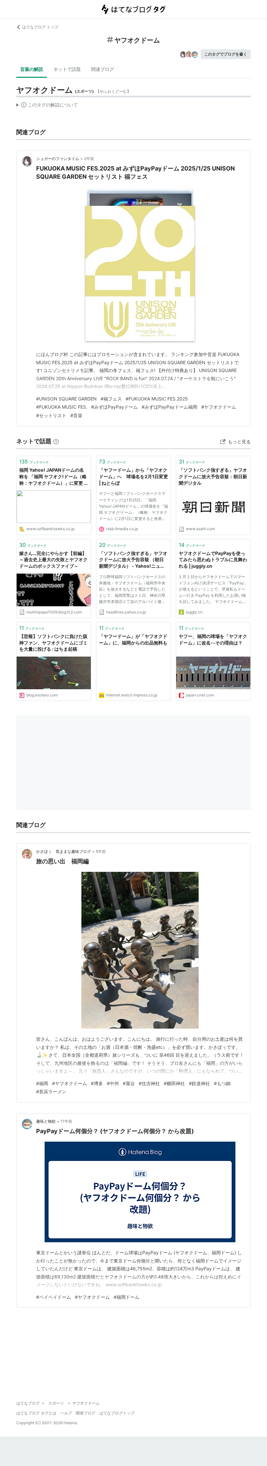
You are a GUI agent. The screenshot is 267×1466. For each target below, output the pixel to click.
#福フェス (111, 398)
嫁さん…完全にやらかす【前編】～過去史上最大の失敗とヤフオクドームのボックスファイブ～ (53, 559)
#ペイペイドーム (53, 1297)
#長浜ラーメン (51, 1091)
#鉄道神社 (199, 1083)
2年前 (89, 158)
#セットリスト (51, 415)
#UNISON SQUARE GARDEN (66, 398)
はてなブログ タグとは (36, 1412)
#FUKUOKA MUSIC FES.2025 (157, 398)
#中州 (113, 1083)
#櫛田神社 (174, 1083)
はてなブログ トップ (40, 26)
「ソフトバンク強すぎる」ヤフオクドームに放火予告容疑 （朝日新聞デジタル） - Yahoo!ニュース (133, 560)
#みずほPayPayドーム (114, 407)
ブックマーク (34, 461)
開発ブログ (85, 1412)
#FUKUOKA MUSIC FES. (61, 407)
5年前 (101, 851)
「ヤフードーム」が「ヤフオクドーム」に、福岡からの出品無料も (133, 639)
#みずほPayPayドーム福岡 (169, 407)
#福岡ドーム (126, 1297)
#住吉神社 (149, 1083)
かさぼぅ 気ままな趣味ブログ (63, 851)
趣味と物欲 (46, 1121)
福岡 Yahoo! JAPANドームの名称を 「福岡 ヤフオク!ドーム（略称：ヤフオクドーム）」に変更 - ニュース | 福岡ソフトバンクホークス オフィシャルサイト (53, 476)
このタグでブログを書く (225, 54)
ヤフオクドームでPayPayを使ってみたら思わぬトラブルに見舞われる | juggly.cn (213, 559)
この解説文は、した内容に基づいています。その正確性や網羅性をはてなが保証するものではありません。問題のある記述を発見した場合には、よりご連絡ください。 (47, 106)
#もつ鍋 (222, 1083)
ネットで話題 (67, 69)
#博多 (97, 1083)
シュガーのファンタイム (57, 158)
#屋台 (129, 1083)
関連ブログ (102, 69)
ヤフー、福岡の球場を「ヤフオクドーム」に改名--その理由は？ (213, 639)
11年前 (66, 1121)
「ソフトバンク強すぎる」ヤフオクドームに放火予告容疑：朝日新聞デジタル (213, 476)
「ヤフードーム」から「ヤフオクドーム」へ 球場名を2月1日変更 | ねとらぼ (133, 476)
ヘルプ (66, 1412)
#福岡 (42, 1083)
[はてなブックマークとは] (56, 441)
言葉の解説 (31, 69)
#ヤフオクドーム (218, 407)
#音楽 (76, 415)
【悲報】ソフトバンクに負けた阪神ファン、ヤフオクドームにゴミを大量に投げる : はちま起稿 (53, 642)
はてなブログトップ (116, 1412)
